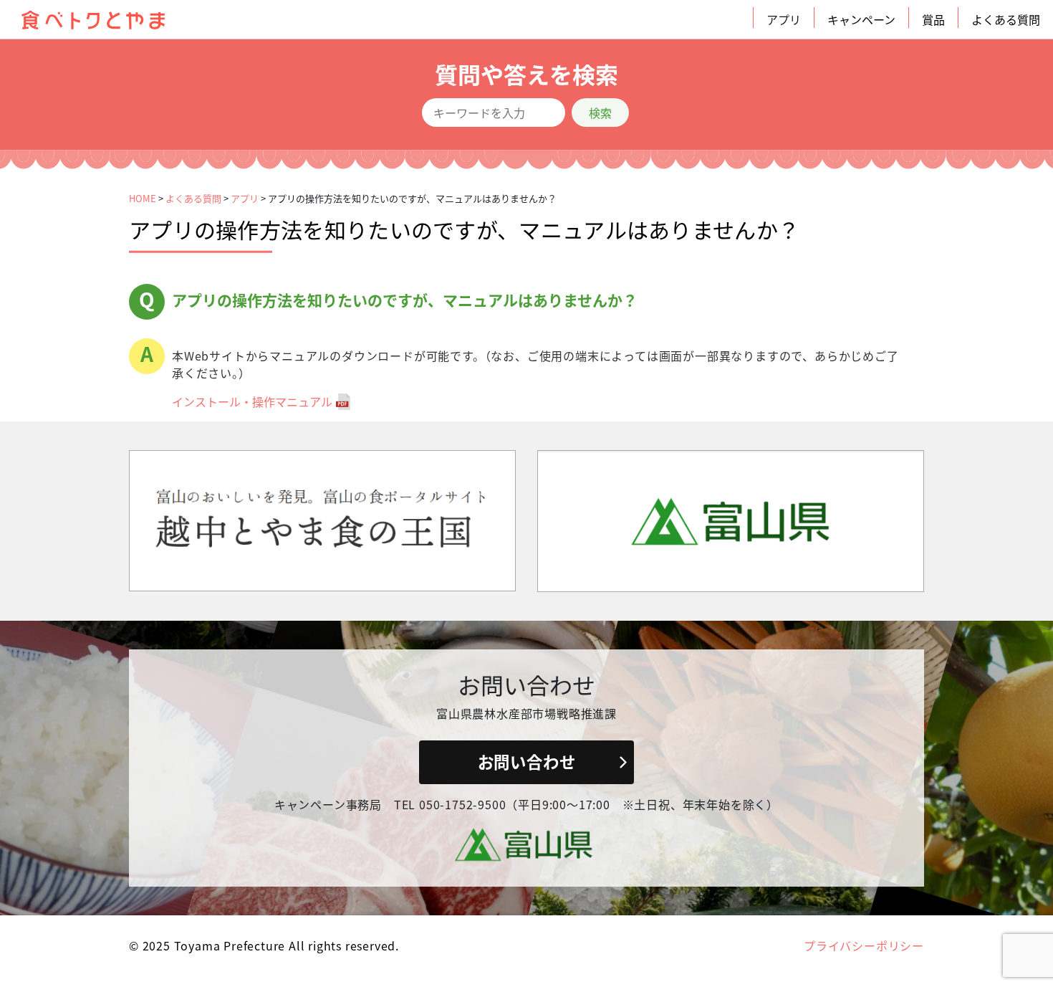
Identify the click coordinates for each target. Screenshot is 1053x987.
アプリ (783, 19)
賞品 (933, 19)
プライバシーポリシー (864, 945)
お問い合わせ (527, 761)
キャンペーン (861, 19)
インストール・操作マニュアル (252, 401)
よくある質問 (1005, 19)
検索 (600, 112)
